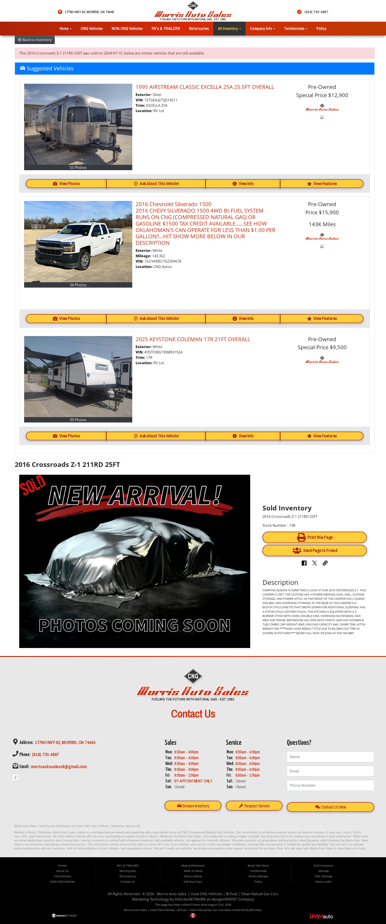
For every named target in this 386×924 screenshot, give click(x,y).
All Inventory (228, 28)
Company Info (261, 28)
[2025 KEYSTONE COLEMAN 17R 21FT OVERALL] (78, 376)
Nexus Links (323, 882)
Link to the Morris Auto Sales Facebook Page (15, 777)
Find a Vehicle (193, 876)
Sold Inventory (323, 865)
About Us (62, 871)
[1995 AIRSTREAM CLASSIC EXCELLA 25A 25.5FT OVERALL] (78, 124)
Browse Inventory (195, 806)
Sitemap (323, 871)
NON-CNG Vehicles (127, 28)
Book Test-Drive (258, 865)
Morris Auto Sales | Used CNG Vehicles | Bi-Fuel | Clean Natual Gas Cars (217, 893)
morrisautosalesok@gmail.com (58, 766)
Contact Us (127, 882)
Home (64, 28)
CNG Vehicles (92, 28)
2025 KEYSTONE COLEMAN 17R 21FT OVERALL (193, 339)
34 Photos (78, 284)
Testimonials (294, 28)
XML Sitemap (323, 876)
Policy (321, 28)
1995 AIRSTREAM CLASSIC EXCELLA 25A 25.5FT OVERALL (205, 86)
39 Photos (78, 419)
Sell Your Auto (193, 882)
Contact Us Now (333, 807)
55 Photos (78, 167)
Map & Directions (193, 865)
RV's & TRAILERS (166, 28)
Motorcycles (199, 28)
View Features (325, 183)
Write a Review (258, 876)
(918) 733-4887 (45, 754)
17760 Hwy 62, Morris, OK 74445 (65, 742)
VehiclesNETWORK (190, 899)
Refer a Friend (193, 871)
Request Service (256, 806)
